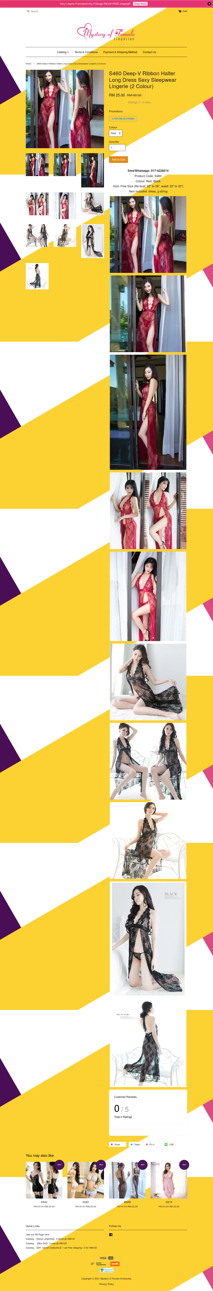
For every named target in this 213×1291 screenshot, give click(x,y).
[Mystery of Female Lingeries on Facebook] (111, 1235)
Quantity (114, 142)
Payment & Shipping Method (120, 52)
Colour (113, 127)
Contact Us (149, 52)
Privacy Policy (106, 1284)
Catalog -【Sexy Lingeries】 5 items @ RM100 (50, 1238)
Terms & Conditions (86, 52)
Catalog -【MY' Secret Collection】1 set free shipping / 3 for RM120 (61, 1247)
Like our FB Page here (37, 1234)
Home (28, 63)
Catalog (62, 52)
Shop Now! (140, 3)
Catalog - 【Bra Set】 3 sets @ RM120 (46, 1243)
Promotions (115, 111)
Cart (185, 11)
